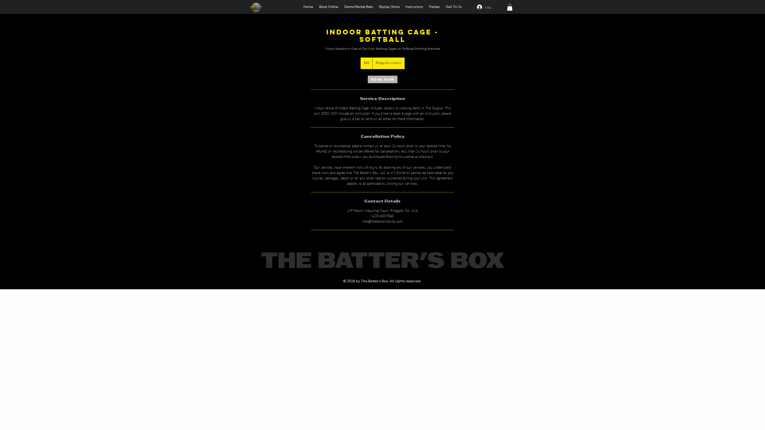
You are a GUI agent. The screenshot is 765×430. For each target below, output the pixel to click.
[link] (382, 79)
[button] (328, 7)
